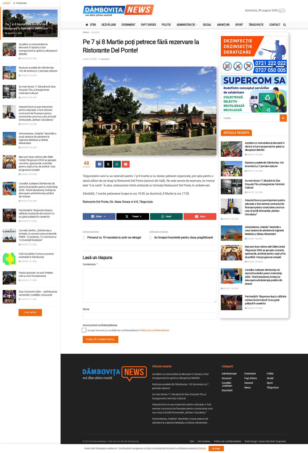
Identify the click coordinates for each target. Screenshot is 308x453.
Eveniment (128, 24)
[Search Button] (284, 25)
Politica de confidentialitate (154, 330)
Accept (216, 448)
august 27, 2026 (255, 308)
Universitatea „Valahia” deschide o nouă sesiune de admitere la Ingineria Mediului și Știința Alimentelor (264, 230)
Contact (274, 24)
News (247, 387)
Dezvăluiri (109, 24)
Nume (86, 309)
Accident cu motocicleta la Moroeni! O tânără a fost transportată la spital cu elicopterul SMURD (265, 146)
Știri (192, 441)
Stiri (93, 24)
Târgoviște (256, 24)
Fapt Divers (148, 24)
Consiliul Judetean (227, 384)
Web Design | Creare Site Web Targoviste (265, 441)
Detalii (202, 448)
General (248, 382)
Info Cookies (203, 441)
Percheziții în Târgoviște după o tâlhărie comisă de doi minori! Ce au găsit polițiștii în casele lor (36, 213)
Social (207, 24)
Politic (166, 24)
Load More (30, 312)
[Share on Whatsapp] (117, 164)
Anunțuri (223, 24)
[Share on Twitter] (108, 164)
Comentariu (90, 264)
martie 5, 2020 (90, 59)
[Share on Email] (126, 164)
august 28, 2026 (255, 192)
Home (86, 32)
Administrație (186, 24)
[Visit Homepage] (118, 11)
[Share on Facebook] (99, 164)
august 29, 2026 (255, 154)
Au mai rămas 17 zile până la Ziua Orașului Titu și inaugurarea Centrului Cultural (37, 89)
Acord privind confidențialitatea (100, 325)
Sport (239, 24)
